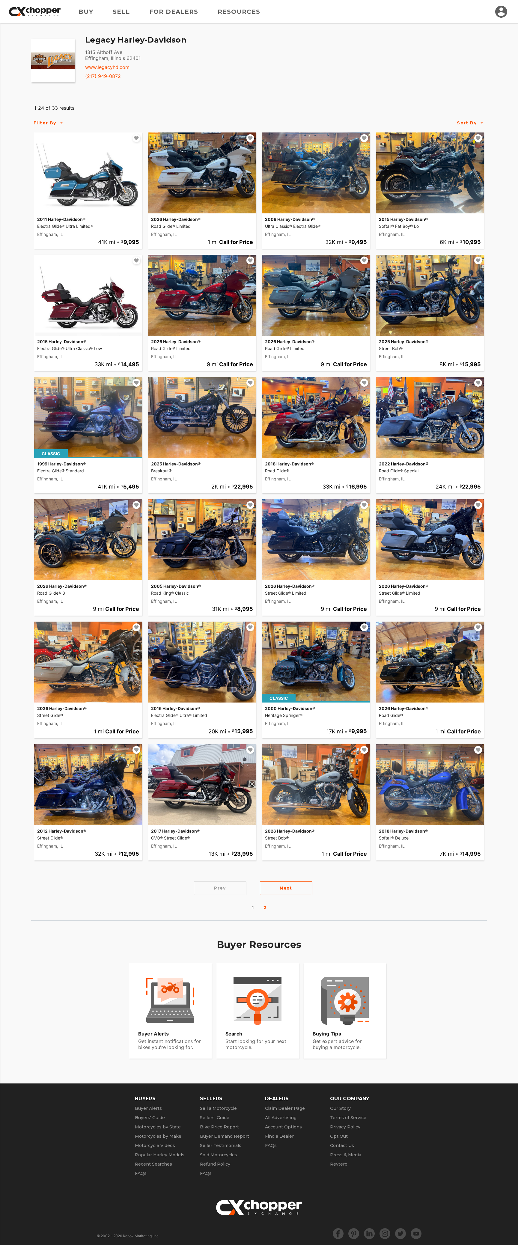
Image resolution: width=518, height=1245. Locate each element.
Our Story (340, 1108)
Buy (86, 11)
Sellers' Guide (214, 1117)
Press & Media (345, 1154)
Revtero (338, 1164)
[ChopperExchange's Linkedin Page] (369, 1233)
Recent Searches (153, 1164)
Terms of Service (348, 1117)
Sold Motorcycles (218, 1154)
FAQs (141, 1173)
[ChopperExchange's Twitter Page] (400, 1233)
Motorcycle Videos (155, 1145)
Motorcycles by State (158, 1127)
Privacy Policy (345, 1127)
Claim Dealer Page (285, 1108)
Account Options (283, 1127)
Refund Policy (215, 1164)
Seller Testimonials (220, 1145)
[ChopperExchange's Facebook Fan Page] (338, 1233)
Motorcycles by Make (158, 1136)
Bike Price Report (219, 1127)
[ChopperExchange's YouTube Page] (416, 1233)
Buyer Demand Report (224, 1136)
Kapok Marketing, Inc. (141, 1236)
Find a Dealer (279, 1136)
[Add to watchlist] (136, 138)
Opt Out (339, 1136)
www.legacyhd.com (107, 67)
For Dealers (173, 11)
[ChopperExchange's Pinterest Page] (353, 1233)
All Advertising (280, 1117)
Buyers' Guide (150, 1117)
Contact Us (342, 1145)
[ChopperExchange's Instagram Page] (385, 1233)
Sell (121, 11)
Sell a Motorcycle (218, 1108)
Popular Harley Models (159, 1154)
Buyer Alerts (148, 1108)
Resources (239, 11)
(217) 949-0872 (103, 76)
